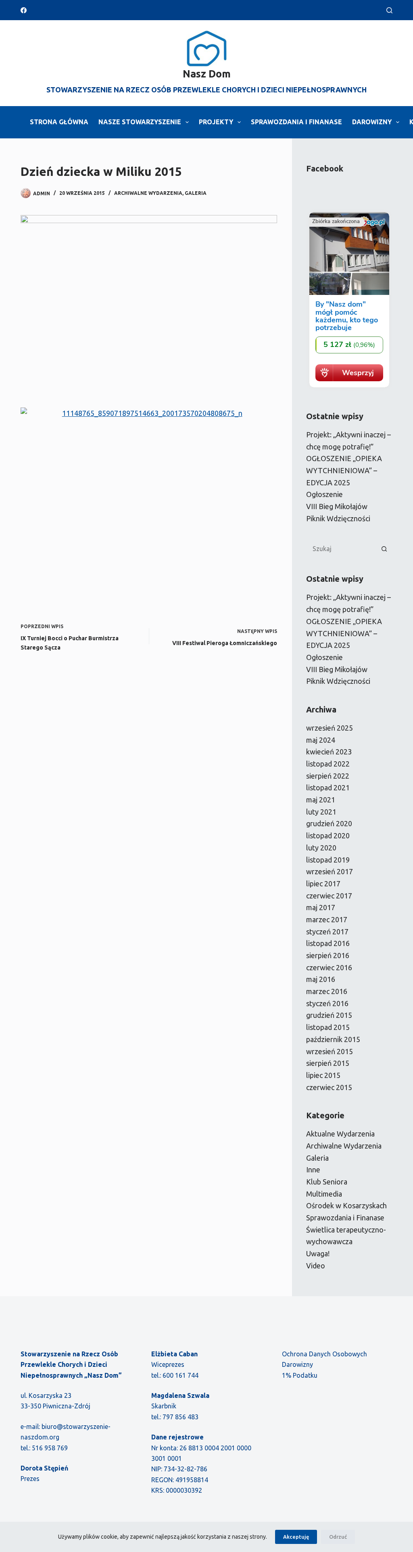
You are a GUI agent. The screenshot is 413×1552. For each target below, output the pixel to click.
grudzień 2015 (329, 1015)
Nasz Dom (207, 73)
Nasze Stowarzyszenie (139, 121)
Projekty (216, 121)
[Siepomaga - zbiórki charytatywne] (349, 388)
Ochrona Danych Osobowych (324, 1354)
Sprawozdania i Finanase (296, 121)
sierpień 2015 (327, 1063)
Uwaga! (318, 1253)
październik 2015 (333, 1039)
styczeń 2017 (327, 931)
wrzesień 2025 (329, 728)
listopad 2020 (328, 835)
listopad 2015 (328, 1027)
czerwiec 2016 (329, 967)
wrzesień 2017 (329, 871)
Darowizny (372, 121)
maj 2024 (320, 740)
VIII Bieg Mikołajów (336, 506)
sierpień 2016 (327, 955)
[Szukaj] (389, 10)
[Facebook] (24, 10)
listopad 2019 (328, 860)
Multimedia (324, 1194)
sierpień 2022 (327, 776)
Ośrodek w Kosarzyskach (346, 1205)
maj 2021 (320, 800)
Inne (313, 1170)
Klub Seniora (326, 1182)
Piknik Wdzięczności (338, 518)
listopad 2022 (328, 764)
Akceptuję (296, 1536)
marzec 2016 (326, 991)
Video (315, 1266)
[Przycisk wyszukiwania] (384, 549)
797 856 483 (180, 1416)
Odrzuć (338, 1536)
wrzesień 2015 (329, 1051)
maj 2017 (320, 907)
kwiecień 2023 (329, 752)
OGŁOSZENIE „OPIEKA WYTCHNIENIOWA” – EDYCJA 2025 (344, 470)
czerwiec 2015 (329, 1087)
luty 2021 (321, 812)
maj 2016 (320, 979)
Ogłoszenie (324, 494)
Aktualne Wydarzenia (340, 1134)
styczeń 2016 (327, 1003)
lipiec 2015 (323, 1075)
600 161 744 (180, 1375)
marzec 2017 (326, 919)
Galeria (195, 193)
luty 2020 (321, 848)
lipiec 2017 (323, 883)
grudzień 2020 (329, 823)
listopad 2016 (328, 943)
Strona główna (59, 121)
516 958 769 (50, 1448)
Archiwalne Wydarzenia (148, 193)
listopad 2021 (328, 787)
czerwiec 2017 (329, 896)
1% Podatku (299, 1375)
